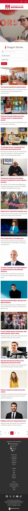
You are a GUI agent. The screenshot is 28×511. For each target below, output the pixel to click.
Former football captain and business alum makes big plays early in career (14, 332)
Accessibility (14, 505)
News (14, 472)
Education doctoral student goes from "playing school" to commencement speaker (12, 118)
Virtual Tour (14, 475)
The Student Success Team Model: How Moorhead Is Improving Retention (13, 148)
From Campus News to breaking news (12, 238)
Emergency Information (14, 486)
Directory (14, 460)
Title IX (14, 489)
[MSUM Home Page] (14, 6)
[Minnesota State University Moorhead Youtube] (17, 496)
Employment (14, 462)
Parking (14, 474)
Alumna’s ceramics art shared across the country (13, 391)
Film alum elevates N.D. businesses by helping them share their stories (12, 362)
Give (14, 450)
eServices (14, 464)
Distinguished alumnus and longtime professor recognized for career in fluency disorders (13, 180)
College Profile (14, 458)
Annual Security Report (14, 484)
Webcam (14, 477)
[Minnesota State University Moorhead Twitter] (10, 496)
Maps (14, 470)
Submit (4, 63)
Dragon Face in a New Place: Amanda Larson (14, 211)
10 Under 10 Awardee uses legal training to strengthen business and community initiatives (14, 269)
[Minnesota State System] (14, 508)
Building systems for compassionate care (13, 421)
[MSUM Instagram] (13, 496)
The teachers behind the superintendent (13, 87)
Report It (14, 487)
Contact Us (14, 448)
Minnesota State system (16, 501)
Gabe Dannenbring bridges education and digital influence (13, 301)
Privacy (19, 505)
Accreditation (14, 456)
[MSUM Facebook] (6, 496)
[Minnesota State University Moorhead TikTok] (21, 496)
